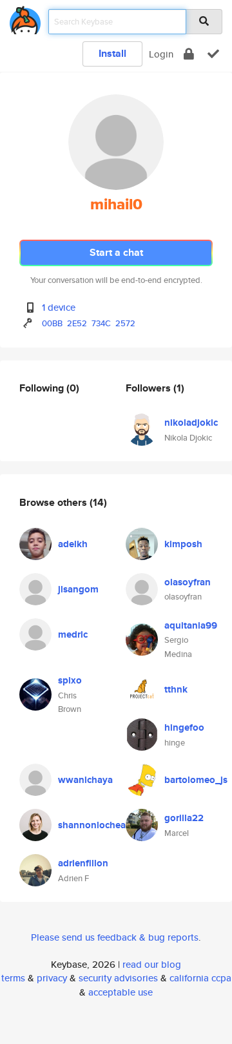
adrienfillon (83, 863)
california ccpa (200, 978)
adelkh (73, 544)
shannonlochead (94, 825)
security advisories (118, 978)
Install (112, 53)
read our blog (151, 964)
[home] (25, 17)
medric (73, 634)
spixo (70, 680)
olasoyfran (187, 582)
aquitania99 (190, 625)
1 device (58, 307)
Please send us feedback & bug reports (114, 937)
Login (161, 54)
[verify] (213, 54)
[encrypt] (189, 54)
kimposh (183, 544)
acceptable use (120, 992)
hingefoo (184, 727)
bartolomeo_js (195, 780)
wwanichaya (85, 780)
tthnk (176, 689)
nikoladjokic (191, 422)
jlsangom (78, 589)
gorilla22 (184, 818)
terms (13, 978)
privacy (52, 978)
